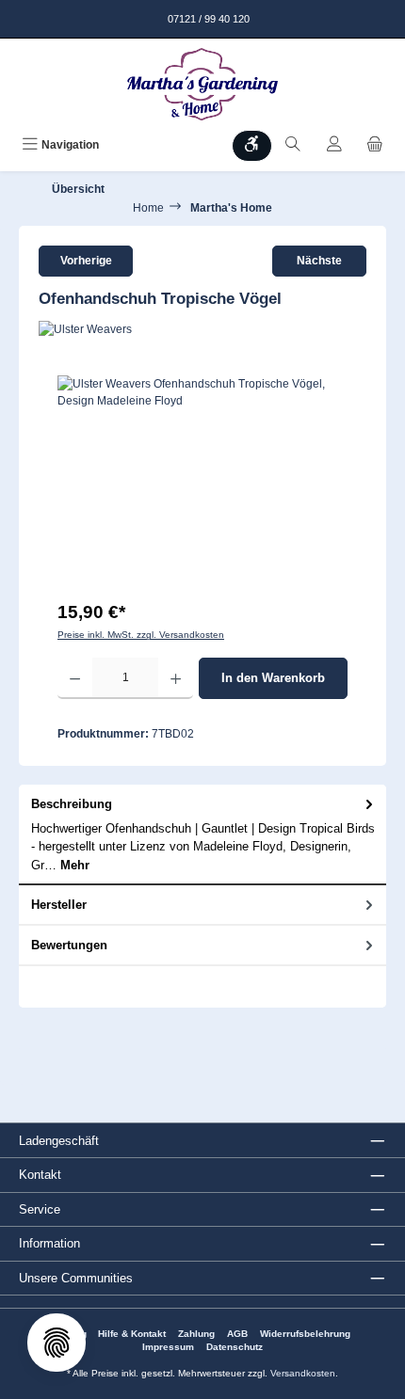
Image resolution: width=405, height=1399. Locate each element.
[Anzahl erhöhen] (175, 678)
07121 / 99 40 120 (207, 18)
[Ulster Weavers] (202, 329)
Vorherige (86, 260)
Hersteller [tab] (59, 905)
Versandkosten (302, 1373)
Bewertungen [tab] (69, 945)
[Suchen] (293, 146)
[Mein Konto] (334, 146)
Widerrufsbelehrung (305, 1333)
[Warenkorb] (375, 146)
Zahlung (196, 1333)
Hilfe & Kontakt (132, 1333)
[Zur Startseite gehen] (202, 84)
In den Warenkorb (273, 678)
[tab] (202, 835)
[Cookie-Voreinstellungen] (56, 1342)
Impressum (168, 1347)
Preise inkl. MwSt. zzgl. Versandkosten (140, 634)
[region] (202, 481)
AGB (237, 1333)
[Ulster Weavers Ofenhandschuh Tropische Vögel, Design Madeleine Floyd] (202, 481)
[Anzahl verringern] (74, 678)
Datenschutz (234, 1347)
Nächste (319, 260)
